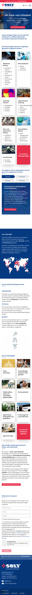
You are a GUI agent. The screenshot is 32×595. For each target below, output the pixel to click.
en (26, 5)
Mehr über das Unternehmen (11, 484)
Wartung (22, 180)
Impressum (14, 593)
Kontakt (22, 593)
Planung (8, 176)
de (23, 5)
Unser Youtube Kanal (10, 583)
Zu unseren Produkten (17, 27)
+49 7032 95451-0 (11, 576)
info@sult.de (19, 533)
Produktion (22, 176)
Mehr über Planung (10, 209)
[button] (2, 592)
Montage (7, 180)
